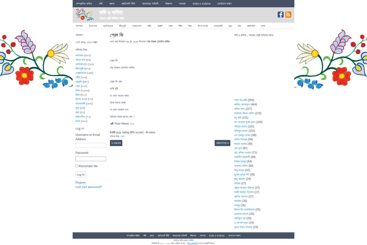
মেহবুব (237, 205)
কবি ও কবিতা (111, 12)
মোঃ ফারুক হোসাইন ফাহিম (158, 41)
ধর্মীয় (149, 25)
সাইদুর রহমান (240, 126)
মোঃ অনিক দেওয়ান (242, 152)
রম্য (239, 25)
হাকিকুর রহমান (241, 130)
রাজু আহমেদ (239, 178)
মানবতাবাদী (218, 25)
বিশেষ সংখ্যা (203, 25)
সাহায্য (182, 3)
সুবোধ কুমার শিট (241, 174)
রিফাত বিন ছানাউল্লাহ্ (244, 209)
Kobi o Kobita (201, 3)
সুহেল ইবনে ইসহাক (243, 227)
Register (81, 182)
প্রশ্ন (111, 3)
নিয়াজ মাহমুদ (240, 161)
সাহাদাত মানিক (241, 165)
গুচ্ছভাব (116, 143)
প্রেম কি (116, 34)
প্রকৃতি (159, 25)
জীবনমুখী (122, 25)
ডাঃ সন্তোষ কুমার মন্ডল (245, 122)
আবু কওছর (239, 170)
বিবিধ (180, 25)
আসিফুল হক (240, 218)
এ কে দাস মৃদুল (241, 222)
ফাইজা (237, 183)
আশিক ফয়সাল (241, 196)
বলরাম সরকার (240, 143)
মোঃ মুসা (238, 148)
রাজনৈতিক (251, 25)
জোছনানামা (222, 143)
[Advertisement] (262, 70)
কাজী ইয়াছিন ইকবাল (244, 192)
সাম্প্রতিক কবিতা (84, 3)
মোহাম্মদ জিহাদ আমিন (244, 113)
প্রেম (170, 25)
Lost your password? (89, 186)
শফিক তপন (239, 108)
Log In (80, 174)
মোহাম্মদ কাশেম (241, 213)
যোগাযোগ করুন (224, 3)
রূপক (263, 25)
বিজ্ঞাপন (168, 3)
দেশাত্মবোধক (136, 25)
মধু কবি (237, 117)
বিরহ (190, 25)
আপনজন (79, 25)
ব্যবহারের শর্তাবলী (150, 3)
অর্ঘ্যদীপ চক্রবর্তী (242, 156)
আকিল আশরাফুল (242, 104)
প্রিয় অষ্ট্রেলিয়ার (192, 243)
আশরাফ (237, 200)
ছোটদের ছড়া (108, 25)
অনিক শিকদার (240, 139)
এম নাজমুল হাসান (242, 135)
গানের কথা (93, 25)
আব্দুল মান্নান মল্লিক (244, 187)
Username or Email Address (88, 137)
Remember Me (88, 166)
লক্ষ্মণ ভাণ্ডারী (240, 100)
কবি (100, 3)
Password (82, 152)
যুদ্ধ (230, 25)
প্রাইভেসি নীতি (128, 3)
